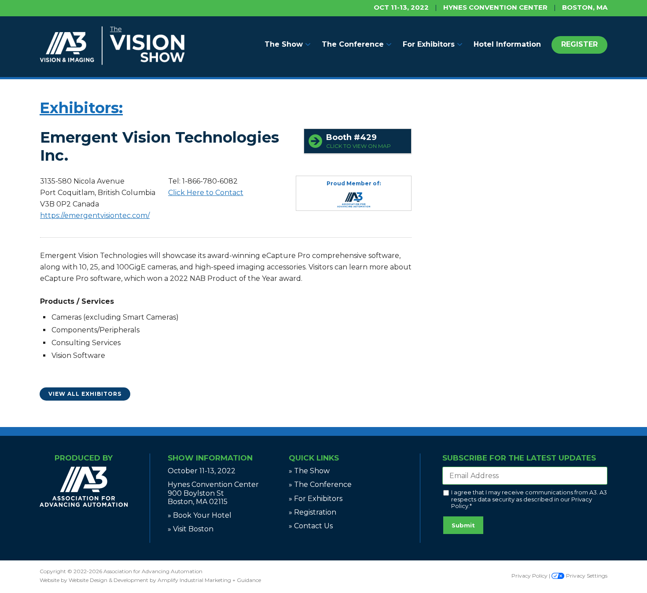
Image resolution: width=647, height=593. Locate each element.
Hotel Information (507, 44)
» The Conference (320, 484)
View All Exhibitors (84, 393)
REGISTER (579, 44)
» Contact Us (311, 526)
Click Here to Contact (205, 192)
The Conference (353, 44)
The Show (284, 44)
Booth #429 (358, 141)
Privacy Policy (529, 575)
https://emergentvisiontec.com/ (95, 215)
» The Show (309, 471)
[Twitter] (85, 526)
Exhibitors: (81, 108)
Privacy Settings (586, 575)
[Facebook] (80, 526)
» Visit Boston (190, 529)
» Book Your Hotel (200, 515)
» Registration (312, 512)
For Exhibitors (429, 44)
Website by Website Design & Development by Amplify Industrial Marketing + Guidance (150, 580)
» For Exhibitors (315, 498)
